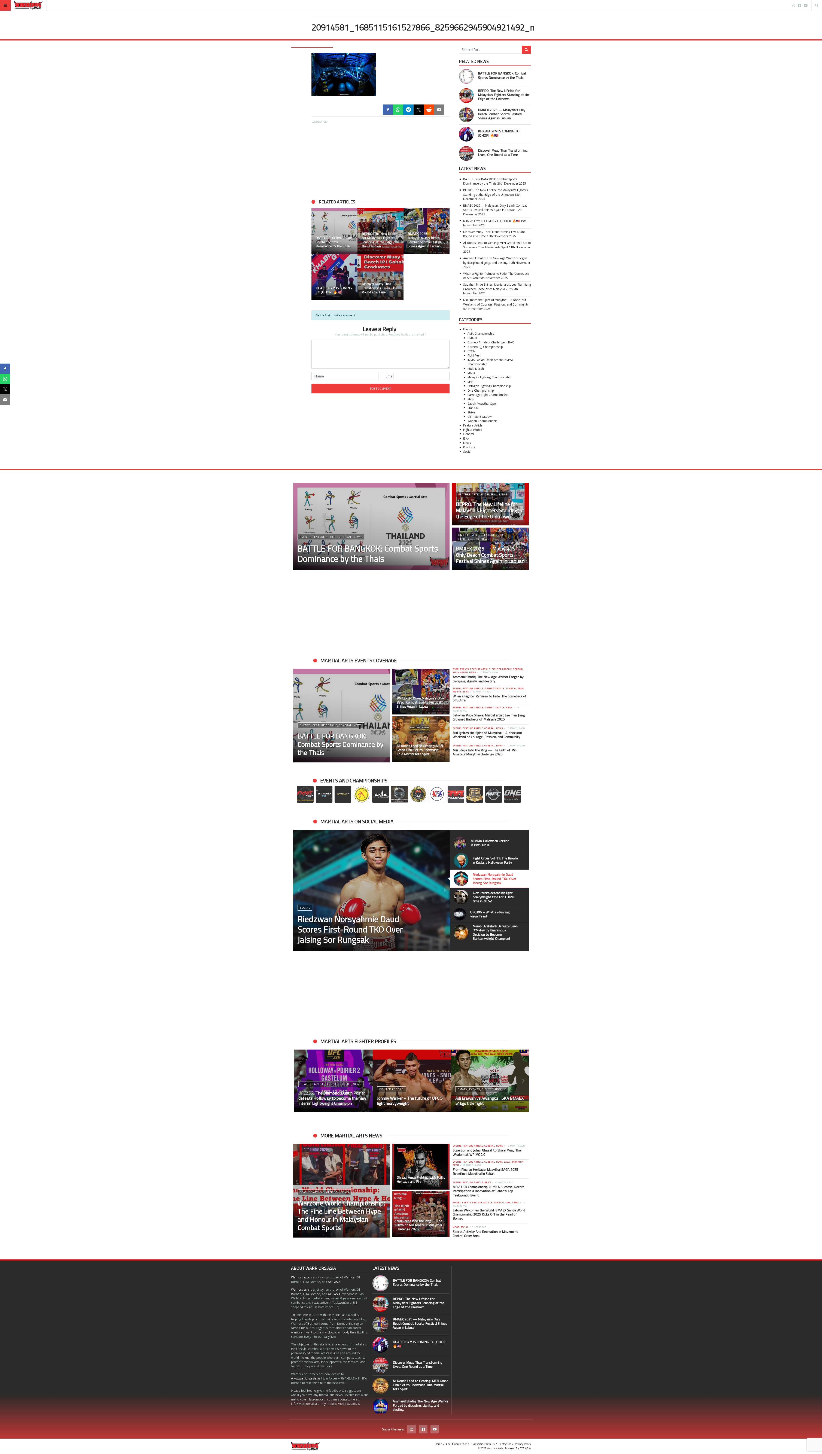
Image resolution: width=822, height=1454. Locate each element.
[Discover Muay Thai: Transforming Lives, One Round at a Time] (466, 153)
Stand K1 (474, 408)
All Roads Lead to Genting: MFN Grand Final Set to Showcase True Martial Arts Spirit (497, 245)
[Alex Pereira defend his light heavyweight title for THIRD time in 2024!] (371, 890)
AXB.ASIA (334, 1282)
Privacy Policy (523, 1444)
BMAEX (472, 338)
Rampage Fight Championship (488, 395)
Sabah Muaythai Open (482, 403)
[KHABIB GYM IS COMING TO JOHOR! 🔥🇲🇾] (466, 134)
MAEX (471, 373)
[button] (298, 890)
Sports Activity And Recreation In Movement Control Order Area (485, 1233)
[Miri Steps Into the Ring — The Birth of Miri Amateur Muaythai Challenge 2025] (421, 1214)
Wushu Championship (482, 421)
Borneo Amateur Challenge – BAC (491, 342)
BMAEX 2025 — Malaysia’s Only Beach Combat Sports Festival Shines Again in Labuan (501, 114)
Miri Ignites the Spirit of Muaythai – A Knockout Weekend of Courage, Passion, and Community (496, 302)
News (467, 443)
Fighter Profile (472, 430)
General (468, 434)
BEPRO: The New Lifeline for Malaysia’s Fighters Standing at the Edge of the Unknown (504, 94)
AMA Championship (481, 333)
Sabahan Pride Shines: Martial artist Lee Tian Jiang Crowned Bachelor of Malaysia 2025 (497, 286)
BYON (471, 351)
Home (438, 1444)
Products (469, 447)
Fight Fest (474, 355)
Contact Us (505, 1444)
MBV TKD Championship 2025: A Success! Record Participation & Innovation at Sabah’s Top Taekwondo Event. (488, 1190)
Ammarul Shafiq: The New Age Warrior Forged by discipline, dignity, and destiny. (495, 260)
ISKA (466, 438)
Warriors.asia (300, 1277)
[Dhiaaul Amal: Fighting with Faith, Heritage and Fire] (421, 1167)
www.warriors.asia (303, 1378)
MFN (471, 382)
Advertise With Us (484, 1444)
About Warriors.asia (457, 1444)
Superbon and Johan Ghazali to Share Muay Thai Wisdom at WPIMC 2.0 (487, 1152)
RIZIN (471, 399)
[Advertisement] (380, 159)
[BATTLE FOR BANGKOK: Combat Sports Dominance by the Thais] (466, 76)
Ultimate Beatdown (480, 417)
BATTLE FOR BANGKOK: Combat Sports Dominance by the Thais (502, 75)
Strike (471, 412)
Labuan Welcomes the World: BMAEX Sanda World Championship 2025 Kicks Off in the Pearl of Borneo (489, 1214)
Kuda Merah (476, 369)
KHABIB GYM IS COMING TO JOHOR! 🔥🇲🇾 (499, 133)
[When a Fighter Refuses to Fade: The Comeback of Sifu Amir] (411, 1081)
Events (467, 329)
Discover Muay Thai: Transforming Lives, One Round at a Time (503, 152)
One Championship (481, 390)
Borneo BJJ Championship (485, 347)
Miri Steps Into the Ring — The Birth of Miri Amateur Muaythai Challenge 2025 (485, 752)
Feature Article (472, 425)
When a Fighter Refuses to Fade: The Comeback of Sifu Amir (490, 698)
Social (467, 451)
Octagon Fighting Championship (489, 386)
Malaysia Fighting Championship (489, 377)
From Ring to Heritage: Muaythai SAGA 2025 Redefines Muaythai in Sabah (485, 1171)
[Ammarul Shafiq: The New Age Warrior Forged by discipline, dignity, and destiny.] (380, 1406)
